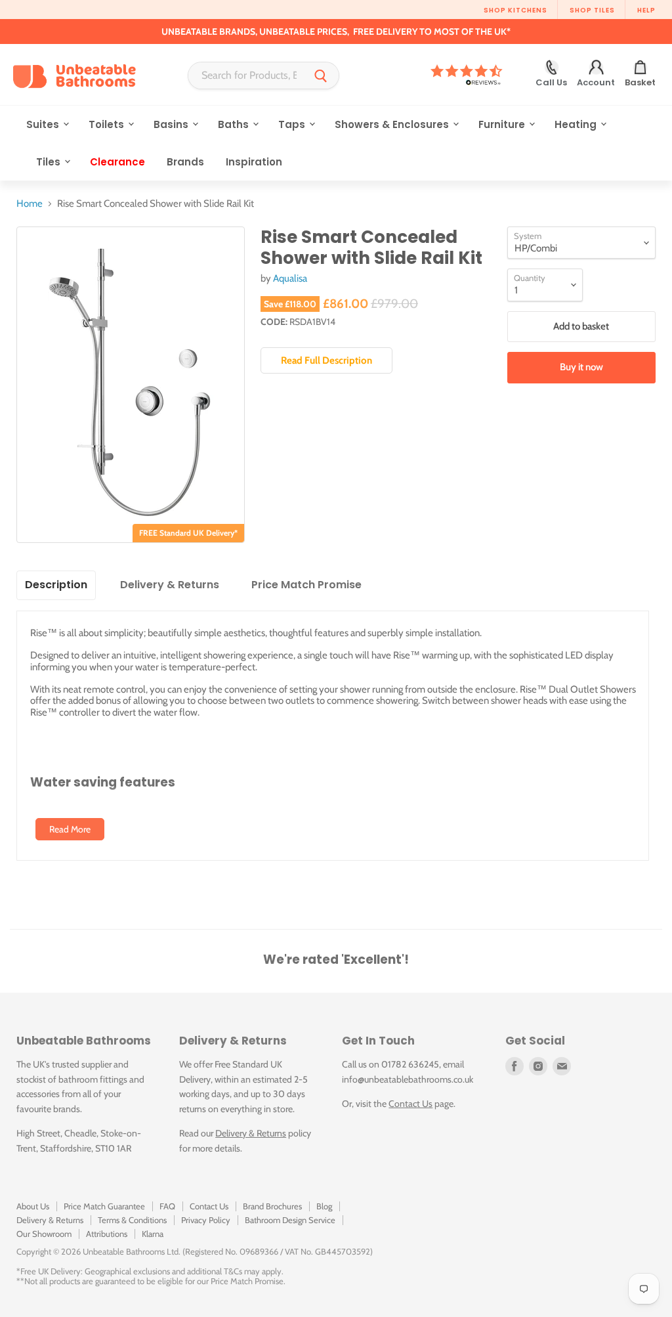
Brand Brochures (272, 1206)
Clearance (117, 162)
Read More (70, 829)
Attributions (106, 1233)
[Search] (321, 75)
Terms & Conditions (132, 1220)
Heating (577, 124)
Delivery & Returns (250, 1133)
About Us (32, 1206)
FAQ (167, 1206)
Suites (44, 124)
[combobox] (245, 75)
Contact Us (410, 1104)
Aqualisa (290, 278)
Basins (172, 124)
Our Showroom (44, 1233)
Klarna (152, 1233)
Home (29, 203)
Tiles (49, 162)
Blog (324, 1206)
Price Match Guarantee (104, 1206)
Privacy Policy (205, 1220)
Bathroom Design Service (290, 1220)
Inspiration (254, 162)
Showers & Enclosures (393, 124)
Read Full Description (326, 360)
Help (646, 10)
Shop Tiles (592, 10)
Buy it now (581, 367)
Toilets (108, 124)
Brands (185, 162)
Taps (293, 124)
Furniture (503, 124)
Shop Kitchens (515, 10)
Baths (234, 124)
